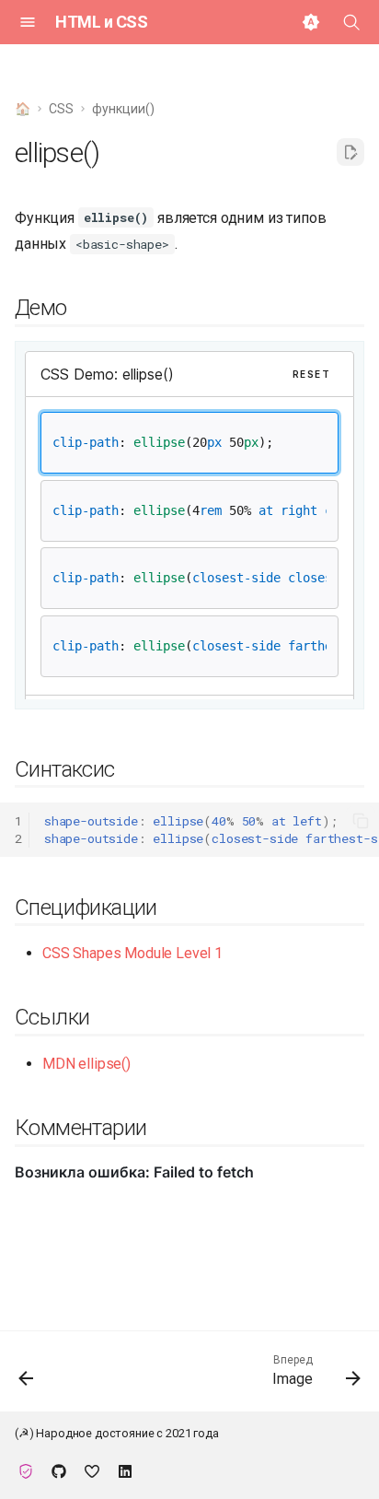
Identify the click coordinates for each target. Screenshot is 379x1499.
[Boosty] (92, 1469)
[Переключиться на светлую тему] (310, 22)
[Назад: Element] (27, 1376)
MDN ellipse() (86, 1063)
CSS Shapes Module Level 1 (132, 953)
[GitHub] (59, 1469)
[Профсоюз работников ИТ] (25, 1469)
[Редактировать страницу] (350, 152)
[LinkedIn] (125, 1469)
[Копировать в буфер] (361, 821)
